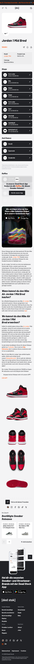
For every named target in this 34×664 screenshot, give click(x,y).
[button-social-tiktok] (22, 507)
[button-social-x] (26, 507)
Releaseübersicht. (11, 358)
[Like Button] (31, 47)
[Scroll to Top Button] (30, 557)
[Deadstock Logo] (17, 8)
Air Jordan (26, 301)
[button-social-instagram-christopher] (8, 507)
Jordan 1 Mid (16, 257)
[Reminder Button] (27, 47)
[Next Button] (9, 542)
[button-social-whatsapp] (19, 507)
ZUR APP (4, 378)
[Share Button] (24, 47)
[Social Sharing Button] (7, 502)
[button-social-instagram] (12, 507)
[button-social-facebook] (15, 507)
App (25, 311)
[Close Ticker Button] (31, 2)
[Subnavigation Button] (3, 8)
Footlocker (11, 347)
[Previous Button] (4, 542)
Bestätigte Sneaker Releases (12, 517)
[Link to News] (6, 8)
